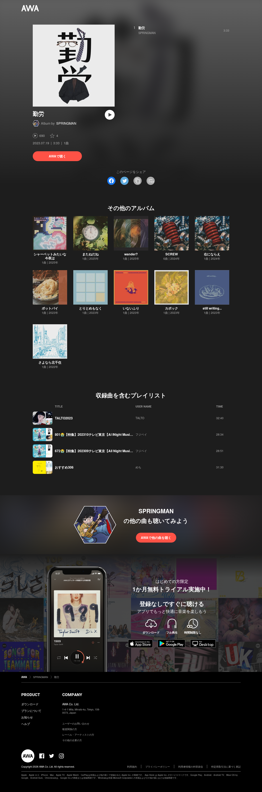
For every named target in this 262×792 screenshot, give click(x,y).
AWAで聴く (57, 156)
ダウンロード (29, 704)
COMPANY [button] (72, 694)
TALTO (140, 418)
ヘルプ (25, 724)
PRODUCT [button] (30, 694)
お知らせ (27, 717)
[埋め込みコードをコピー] (151, 181)
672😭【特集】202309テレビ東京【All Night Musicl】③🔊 (99, 450)
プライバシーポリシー (157, 766)
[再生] (110, 115)
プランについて (31, 711)
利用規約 (132, 766)
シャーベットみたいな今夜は (50, 256)
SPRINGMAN (66, 123)
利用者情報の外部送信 (190, 766)
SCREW (171, 254)
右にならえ (212, 254)
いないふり (131, 308)
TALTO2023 (64, 418)
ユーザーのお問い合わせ (75, 723)
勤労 (141, 27)
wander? (131, 254)
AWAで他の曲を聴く (156, 537)
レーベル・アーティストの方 (78, 734)
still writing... (212, 308)
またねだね (90, 254)
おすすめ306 (64, 467)
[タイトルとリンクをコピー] (137, 181)
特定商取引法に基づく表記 (226, 766)
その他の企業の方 (72, 740)
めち (138, 467)
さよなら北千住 (49, 362)
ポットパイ (50, 308)
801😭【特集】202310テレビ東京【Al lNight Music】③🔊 (98, 434)
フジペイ (141, 434)
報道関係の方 (69, 729)
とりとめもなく (90, 308)
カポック (171, 308)
